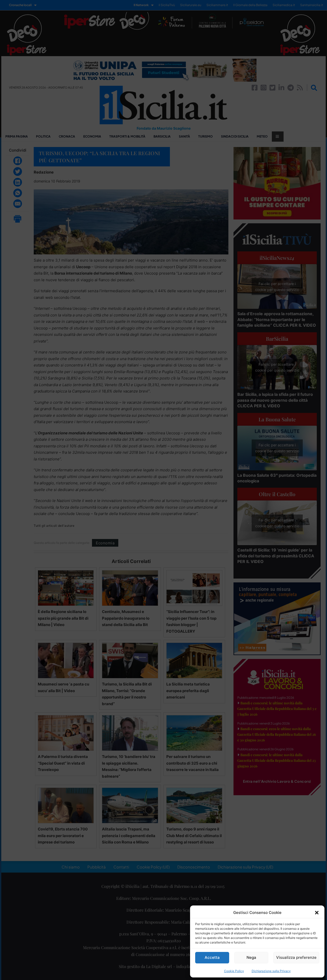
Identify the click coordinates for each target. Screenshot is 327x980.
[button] (316, 912)
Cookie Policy (234, 971)
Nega (251, 957)
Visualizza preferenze (296, 957)
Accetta (212, 957)
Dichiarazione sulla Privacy (271, 971)
